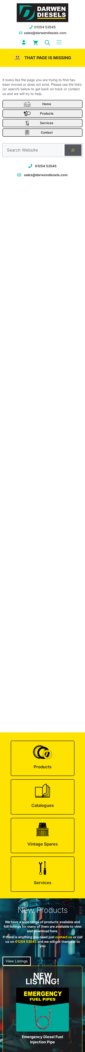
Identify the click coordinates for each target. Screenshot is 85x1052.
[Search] (73, 150)
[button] (47, 42)
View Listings (17, 961)
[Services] (42, 874)
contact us (63, 937)
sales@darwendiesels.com (45, 33)
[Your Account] (23, 42)
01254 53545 (45, 27)
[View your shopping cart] (35, 42)
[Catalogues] (42, 797)
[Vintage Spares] (42, 835)
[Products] (42, 758)
